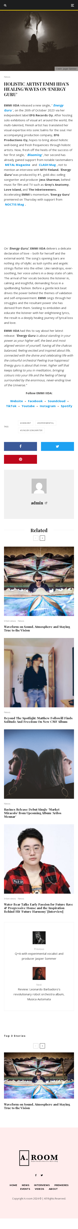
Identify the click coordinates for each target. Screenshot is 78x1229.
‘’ (34, 155)
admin (37, 502)
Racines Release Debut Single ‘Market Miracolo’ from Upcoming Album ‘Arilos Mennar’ (32, 813)
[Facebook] (36, 1175)
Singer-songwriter (32, 430)
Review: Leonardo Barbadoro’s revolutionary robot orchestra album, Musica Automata (39, 992)
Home (13, 1185)
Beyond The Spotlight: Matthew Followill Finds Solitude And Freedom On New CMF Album (38, 719)
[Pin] (20, 459)
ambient (26, 423)
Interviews (10, 620)
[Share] (20, 446)
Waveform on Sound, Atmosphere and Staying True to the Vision (37, 628)
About (53, 1189)
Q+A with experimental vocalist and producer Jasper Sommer (39, 953)
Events (25, 1189)
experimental (46, 423)
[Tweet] (57, 446)
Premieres (61, 1185)
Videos (39, 1189)
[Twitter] (42, 1175)
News (7, 76)
